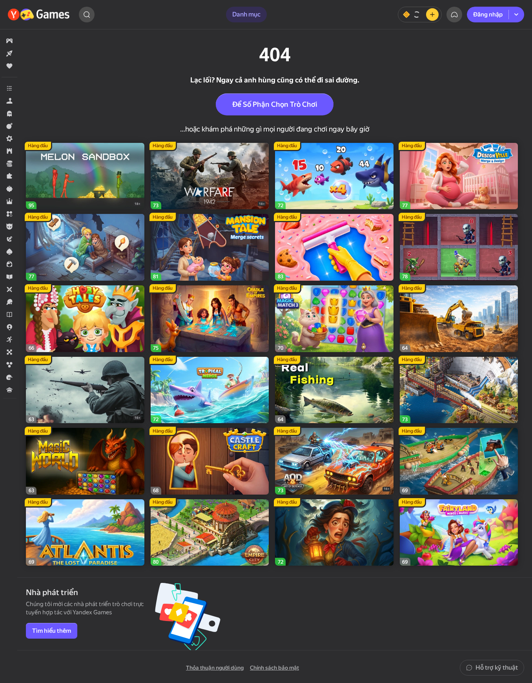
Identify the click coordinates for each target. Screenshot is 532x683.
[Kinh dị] (9, 113)
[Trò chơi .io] (9, 327)
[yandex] (39, 14)
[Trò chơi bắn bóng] (9, 364)
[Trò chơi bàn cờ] (9, 352)
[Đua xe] (9, 377)
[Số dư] (420, 14)
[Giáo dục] (9, 276)
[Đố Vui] (9, 390)
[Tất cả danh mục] (9, 88)
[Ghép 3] (9, 214)
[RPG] (9, 201)
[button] (9, 41)
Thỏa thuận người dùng (215, 668)
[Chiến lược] (9, 151)
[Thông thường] (9, 189)
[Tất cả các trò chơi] (9, 41)
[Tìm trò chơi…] (87, 14)
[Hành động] (9, 126)
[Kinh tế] (9, 163)
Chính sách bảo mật (274, 668)
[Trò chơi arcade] (9, 339)
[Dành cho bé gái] (9, 264)
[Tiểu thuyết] (9, 314)
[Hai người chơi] (9, 289)
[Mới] (9, 53)
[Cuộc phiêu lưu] (9, 239)
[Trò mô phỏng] (9, 101)
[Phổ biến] (9, 66)
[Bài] (9, 251)
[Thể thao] (9, 302)
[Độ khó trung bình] (9, 138)
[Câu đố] (9, 176)
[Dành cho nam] (9, 226)
